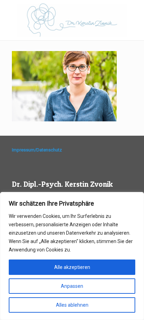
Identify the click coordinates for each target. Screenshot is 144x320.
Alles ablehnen (72, 305)
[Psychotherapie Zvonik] (72, 20)
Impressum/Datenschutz (37, 149)
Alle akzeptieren (72, 267)
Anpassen (72, 286)
